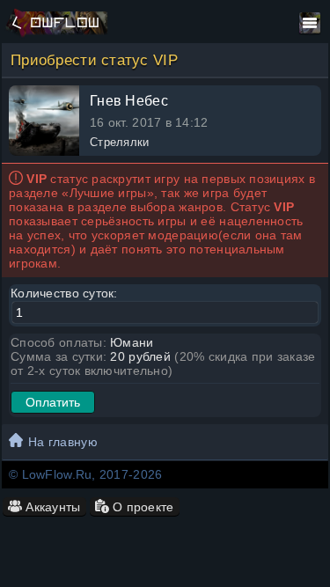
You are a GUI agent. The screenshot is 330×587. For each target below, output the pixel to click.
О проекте (141, 507)
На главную (63, 442)
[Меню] (310, 23)
